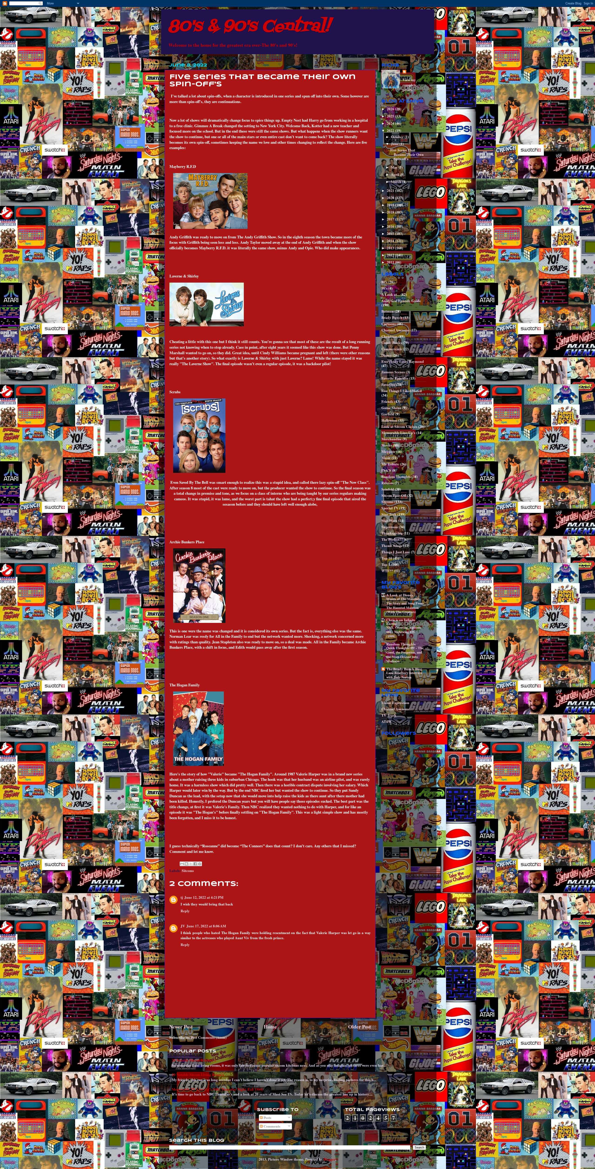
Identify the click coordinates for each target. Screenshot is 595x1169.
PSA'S (386, 470)
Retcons (387, 482)
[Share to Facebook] (195, 864)
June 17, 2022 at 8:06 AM (206, 926)
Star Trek (389, 514)
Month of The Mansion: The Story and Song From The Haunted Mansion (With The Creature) (404, 605)
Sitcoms (188, 870)
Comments (271, 1126)
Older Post (359, 1026)
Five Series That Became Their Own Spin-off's (407, 154)
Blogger (329, 1159)
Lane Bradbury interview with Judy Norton (404, 675)
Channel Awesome (395, 330)
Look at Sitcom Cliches (399, 426)
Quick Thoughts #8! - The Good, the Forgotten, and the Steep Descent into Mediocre (404, 654)
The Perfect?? (392, 539)
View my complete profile (409, 84)
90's (384, 288)
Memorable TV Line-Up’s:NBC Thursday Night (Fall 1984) (217, 1089)
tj (182, 897)
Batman (387, 311)
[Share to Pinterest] (199, 864)
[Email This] (182, 864)
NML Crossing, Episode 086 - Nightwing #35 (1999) (403, 632)
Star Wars (389, 520)
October (398, 136)
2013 (391, 247)
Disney (386, 355)
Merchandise (391, 438)
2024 (391, 123)
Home (270, 1026)
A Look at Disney (399, 595)
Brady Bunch (391, 317)
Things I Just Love (395, 551)
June (395, 143)
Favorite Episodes (394, 378)
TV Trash (388, 715)
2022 (391, 130)
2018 (391, 212)
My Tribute (390, 464)
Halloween (389, 420)
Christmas (389, 336)
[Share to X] (190, 864)
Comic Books (391, 342)
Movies (386, 445)
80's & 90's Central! (249, 26)
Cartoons (388, 323)
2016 (391, 226)
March (396, 181)
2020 (391, 197)
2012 (391, 254)
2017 (391, 219)
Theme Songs (391, 545)
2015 (391, 233)
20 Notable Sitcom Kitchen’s (194, 1060)
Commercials (391, 348)
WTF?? (387, 570)
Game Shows (391, 407)
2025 (391, 116)
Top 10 (386, 558)
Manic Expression (395, 702)
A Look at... (390, 294)
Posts (267, 1117)
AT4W (386, 721)
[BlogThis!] (186, 864)
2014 (391, 240)
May (395, 167)
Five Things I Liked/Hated (401, 390)
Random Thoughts (396, 476)
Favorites (388, 384)
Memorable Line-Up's (398, 432)
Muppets (388, 451)
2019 (391, 204)
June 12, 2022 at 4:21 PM (203, 897)
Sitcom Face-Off (393, 495)
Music (386, 457)
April (395, 174)
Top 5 (385, 564)
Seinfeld (387, 489)
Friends (387, 401)
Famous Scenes (393, 371)
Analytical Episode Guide (401, 300)
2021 (391, 190)
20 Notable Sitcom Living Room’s (198, 1074)
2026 (391, 108)
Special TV (389, 508)
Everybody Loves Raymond (402, 361)
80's (384, 281)
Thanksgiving (392, 533)
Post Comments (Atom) (209, 1037)
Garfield (387, 414)
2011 (391, 262)
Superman (389, 526)
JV (183, 926)
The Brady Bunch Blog (404, 668)
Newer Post (181, 1026)
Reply (185, 910)
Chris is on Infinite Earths (400, 621)
